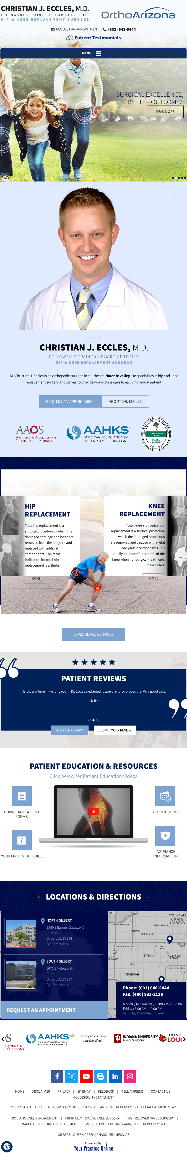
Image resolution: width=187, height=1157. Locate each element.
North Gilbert (59, 920)
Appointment (165, 812)
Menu (87, 53)
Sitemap (84, 1091)
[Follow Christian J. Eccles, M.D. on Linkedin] (115, 1076)
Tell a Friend (132, 1091)
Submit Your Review (115, 730)
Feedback (106, 1091)
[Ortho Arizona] (137, 12)
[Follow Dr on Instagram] (130, 1076)
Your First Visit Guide (22, 856)
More (36, 578)
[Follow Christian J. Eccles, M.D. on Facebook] (57, 1076)
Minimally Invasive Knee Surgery (92, 1118)
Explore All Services (93, 634)
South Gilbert (59, 961)
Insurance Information (165, 853)
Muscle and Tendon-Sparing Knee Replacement (126, 1124)
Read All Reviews (70, 730)
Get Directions (57, 943)
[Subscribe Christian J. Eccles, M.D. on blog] (100, 1076)
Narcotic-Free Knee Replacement (50, 1124)
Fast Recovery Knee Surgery (150, 1118)
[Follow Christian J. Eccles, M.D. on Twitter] (71, 1076)
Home (19, 1091)
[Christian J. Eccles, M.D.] (45, 13)
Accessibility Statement (93, 1097)
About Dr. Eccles (125, 401)
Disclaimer (41, 1091)
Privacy (63, 1091)
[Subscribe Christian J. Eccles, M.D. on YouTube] (86, 1076)
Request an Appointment (77, 29)
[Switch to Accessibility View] (7, 1146)
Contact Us (160, 1091)
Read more (165, 111)
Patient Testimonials (98, 37)
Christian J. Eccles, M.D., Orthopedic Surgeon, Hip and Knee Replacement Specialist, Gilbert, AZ (95, 1107)
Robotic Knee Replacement (35, 1118)
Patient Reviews (93, 678)
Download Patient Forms (22, 814)
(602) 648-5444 (122, 29)
